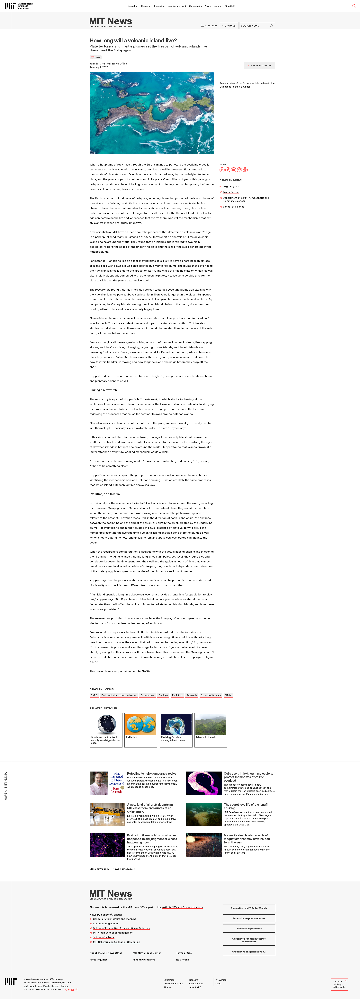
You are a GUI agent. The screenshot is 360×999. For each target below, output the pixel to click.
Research (146, 6)
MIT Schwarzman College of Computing (116, 941)
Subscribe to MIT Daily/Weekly (249, 908)
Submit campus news (249, 928)
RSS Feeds (182, 959)
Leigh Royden (231, 186)
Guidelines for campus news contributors (249, 940)
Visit (26, 986)
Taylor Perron (231, 192)
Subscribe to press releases (249, 918)
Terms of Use (184, 952)
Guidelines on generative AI (249, 951)
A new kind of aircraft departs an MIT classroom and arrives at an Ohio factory (150, 808)
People (46, 986)
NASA (228, 695)
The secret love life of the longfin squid (246, 806)
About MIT (229, 6)
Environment (148, 695)
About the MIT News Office (106, 952)
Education (133, 6)
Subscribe (210, 25)
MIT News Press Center (147, 952)
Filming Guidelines (144, 959)
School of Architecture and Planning (114, 918)
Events (38, 986)
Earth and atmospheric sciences (118, 695)
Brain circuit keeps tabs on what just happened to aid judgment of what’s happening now (152, 838)
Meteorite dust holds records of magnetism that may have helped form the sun (247, 838)
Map (32, 986)
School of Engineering (106, 923)
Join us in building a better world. (339, 984)
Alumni (217, 6)
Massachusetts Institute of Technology (43, 979)
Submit (271, 25)
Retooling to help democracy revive (151, 773)
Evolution (177, 695)
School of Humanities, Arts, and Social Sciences (121, 928)
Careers (55, 986)
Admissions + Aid (177, 6)
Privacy (27, 989)
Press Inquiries (98, 959)
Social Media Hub (54, 989)
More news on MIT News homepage (111, 868)
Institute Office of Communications (182, 907)
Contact (64, 986)
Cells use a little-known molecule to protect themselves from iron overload (248, 777)
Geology (163, 695)
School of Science (233, 206)
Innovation (159, 6)
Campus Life (195, 6)
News (208, 6)
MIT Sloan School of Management (113, 932)
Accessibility (38, 989)
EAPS (94, 695)
